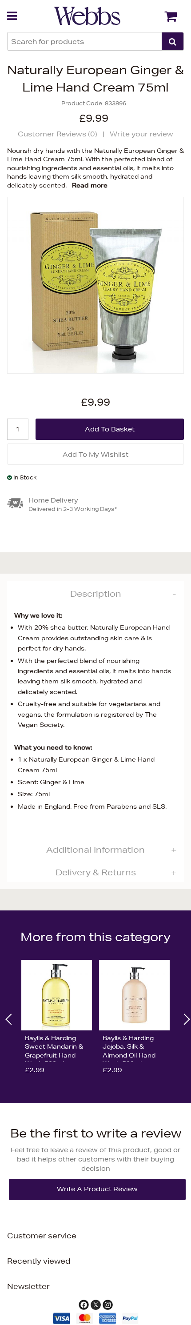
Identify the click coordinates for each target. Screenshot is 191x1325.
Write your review (141, 134)
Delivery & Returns (96, 872)
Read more (89, 185)
